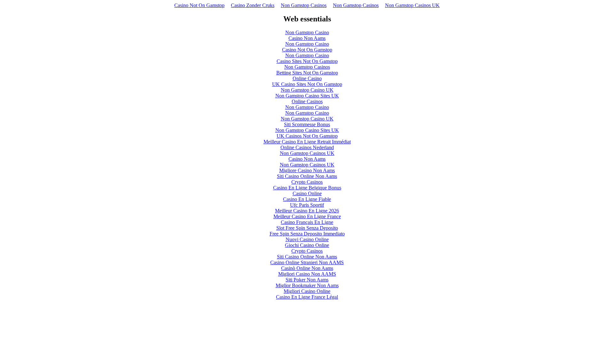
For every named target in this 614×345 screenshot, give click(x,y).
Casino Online (307, 193)
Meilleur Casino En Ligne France (307, 216)
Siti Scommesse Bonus (307, 124)
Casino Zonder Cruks (252, 5)
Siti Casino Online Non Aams (307, 176)
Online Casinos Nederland (307, 147)
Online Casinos (307, 101)
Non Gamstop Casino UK (307, 90)
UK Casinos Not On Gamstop (307, 136)
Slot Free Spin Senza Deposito (307, 228)
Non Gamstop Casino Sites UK (307, 95)
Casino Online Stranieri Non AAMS (307, 262)
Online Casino (307, 78)
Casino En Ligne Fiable (307, 199)
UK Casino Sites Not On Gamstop (307, 84)
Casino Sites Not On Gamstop (307, 61)
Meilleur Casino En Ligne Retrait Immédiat (307, 141)
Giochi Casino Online (307, 245)
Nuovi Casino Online (307, 239)
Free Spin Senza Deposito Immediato (307, 233)
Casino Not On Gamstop (199, 5)
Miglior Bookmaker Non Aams (307, 285)
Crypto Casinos (307, 182)
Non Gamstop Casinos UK (412, 5)
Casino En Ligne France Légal (307, 297)
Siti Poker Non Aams (307, 279)
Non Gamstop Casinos (304, 5)
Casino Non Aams (307, 38)
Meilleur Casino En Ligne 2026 (307, 210)
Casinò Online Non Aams (307, 268)
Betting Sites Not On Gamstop (307, 72)
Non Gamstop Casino (307, 32)
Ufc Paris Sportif (307, 205)
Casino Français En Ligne (307, 222)
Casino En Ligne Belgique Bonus (307, 187)
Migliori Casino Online (307, 291)
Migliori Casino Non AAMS (307, 274)
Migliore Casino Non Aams (307, 170)
